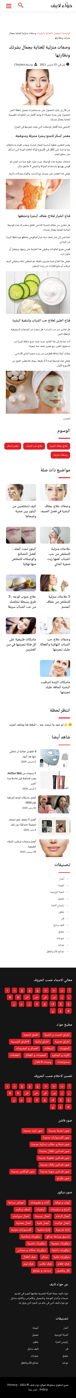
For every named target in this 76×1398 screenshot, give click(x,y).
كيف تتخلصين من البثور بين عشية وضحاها (24, 511)
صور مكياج (63, 1178)
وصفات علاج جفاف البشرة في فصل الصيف (55, 508)
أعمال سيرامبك (20, 1216)
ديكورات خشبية (36, 1243)
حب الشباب (50, 329)
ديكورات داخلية (61, 1250)
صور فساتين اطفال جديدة (54, 1151)
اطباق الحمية (30, 1035)
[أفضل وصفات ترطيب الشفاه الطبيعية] (54, 848)
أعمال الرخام (63, 1216)
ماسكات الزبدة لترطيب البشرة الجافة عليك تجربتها (55, 687)
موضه (61, 945)
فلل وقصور (63, 1270)
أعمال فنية (43, 1223)
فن (62, 918)
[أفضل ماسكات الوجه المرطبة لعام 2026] (54, 804)
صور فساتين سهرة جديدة (55, 1171)
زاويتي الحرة (57, 905)
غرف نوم (29, 1264)
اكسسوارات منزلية (21, 1230)
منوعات (60, 938)
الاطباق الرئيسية (20, 1041)
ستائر (45, 1257)
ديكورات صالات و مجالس (31, 1250)
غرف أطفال (29, 1257)
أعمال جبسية (42, 1216)
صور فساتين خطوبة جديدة (54, 1158)
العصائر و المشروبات (27, 1048)
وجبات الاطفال (42, 1062)
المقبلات (14, 1055)
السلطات (49, 1048)
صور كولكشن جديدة (22, 1171)
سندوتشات (63, 1062)
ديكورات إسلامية (30, 1236)
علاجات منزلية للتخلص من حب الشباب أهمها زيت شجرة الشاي (58, 556)
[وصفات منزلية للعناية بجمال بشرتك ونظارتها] (38, 87)
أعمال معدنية (23, 1223)
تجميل (61, 899)
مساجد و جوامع (42, 1270)
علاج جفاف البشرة (58, 446)
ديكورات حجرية (60, 1243)
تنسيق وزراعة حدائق (58, 1236)
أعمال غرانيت (62, 1223)
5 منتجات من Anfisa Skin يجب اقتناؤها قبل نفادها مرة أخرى (21, 778)
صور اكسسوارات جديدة (56, 1137)
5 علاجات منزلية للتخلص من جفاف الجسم (58, 602)
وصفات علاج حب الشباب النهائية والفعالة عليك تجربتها (55, 645)
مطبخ (61, 932)
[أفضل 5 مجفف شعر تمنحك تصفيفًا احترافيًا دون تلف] (54, 826)
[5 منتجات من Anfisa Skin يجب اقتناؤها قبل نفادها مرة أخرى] (54, 780)
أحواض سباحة (16, 1202)
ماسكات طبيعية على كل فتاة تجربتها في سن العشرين (21, 645)
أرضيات (40, 1209)
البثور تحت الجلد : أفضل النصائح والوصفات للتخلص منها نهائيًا (24, 556)
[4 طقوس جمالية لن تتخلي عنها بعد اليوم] (54, 758)
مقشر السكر (13, 446)
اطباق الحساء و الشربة (57, 1035)
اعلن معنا (32, 1390)
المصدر (66, 418)
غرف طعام (64, 1264)
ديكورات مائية (62, 1257)
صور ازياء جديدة (33, 1130)
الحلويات (64, 1048)
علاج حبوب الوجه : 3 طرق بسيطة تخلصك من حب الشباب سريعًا (22, 602)
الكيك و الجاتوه (61, 1055)
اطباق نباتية (42, 1041)
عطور (61, 912)
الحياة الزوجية (57, 892)
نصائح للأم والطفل (55, 951)
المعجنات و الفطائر (35, 1055)
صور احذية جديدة (59, 1130)
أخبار (61, 879)
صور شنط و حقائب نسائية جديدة (50, 1144)
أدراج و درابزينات (60, 1209)
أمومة (61, 885)
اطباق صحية (62, 1041)
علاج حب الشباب (34, 446)
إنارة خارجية (63, 1230)
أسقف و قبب (23, 1209)
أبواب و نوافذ (62, 1202)
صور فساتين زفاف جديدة (55, 1164)
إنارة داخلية (43, 1230)
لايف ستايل (58, 925)
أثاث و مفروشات (39, 1202)
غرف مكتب (45, 1264)
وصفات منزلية (60, 455)
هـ (68, 1010)
